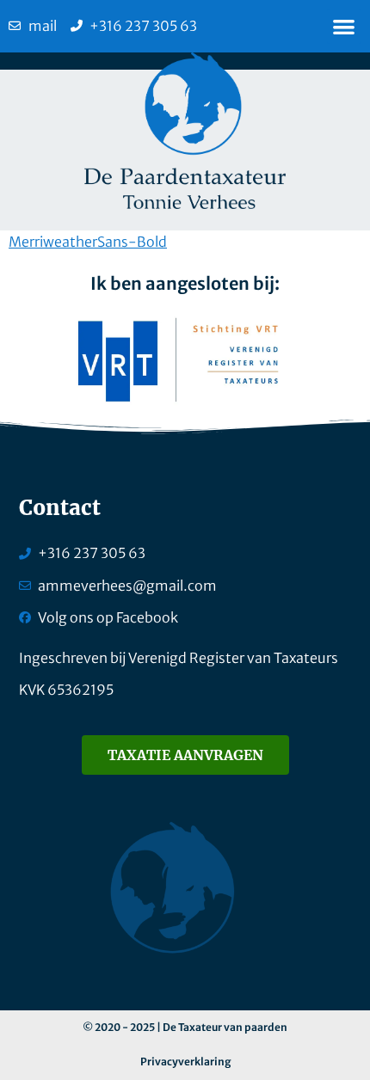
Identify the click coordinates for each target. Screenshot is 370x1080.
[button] (344, 26)
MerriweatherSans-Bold (88, 241)
